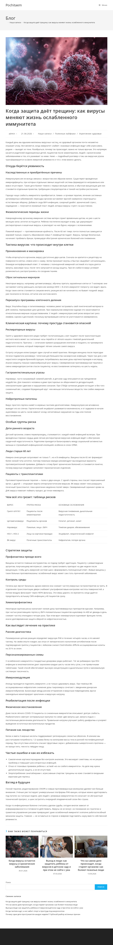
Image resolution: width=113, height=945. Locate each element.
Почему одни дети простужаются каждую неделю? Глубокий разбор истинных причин (43, 914)
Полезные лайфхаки (65, 133)
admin (12, 133)
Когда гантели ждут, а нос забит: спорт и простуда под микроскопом (35, 911)
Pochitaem (14, 5)
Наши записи (45, 133)
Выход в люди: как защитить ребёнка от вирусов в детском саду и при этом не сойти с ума (56, 865)
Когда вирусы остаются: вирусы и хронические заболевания (22, 863)
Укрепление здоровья (90, 133)
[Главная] (6, 22)
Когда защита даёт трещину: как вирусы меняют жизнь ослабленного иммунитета (59, 22)
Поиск (8, 882)
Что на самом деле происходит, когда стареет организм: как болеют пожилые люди (91, 865)
